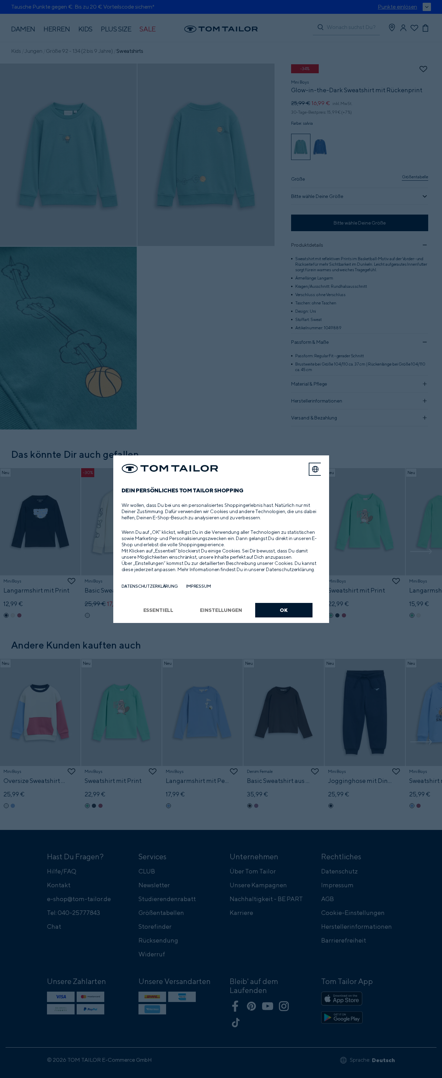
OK (284, 610)
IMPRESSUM (198, 586)
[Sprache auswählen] (315, 469)
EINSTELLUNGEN (221, 610)
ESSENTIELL (158, 610)
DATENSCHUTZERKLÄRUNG (150, 586)
